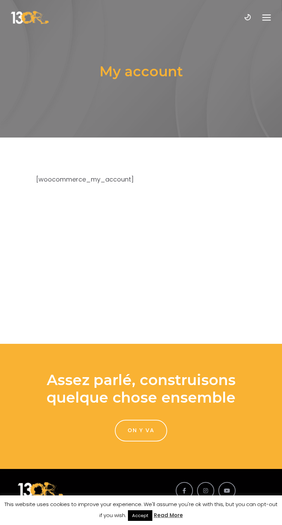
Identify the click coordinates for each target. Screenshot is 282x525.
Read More (168, 515)
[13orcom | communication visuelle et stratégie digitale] (29, 17)
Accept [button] (140, 515)
